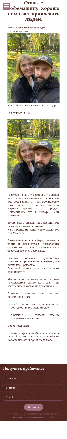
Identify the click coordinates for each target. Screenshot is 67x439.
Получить (33, 407)
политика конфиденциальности (39, 417)
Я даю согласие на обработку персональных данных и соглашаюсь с (36, 416)
